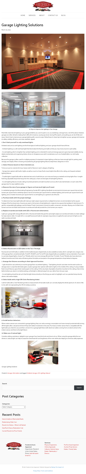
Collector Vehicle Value (52, 449)
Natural (48, 373)
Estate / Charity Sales (70, 449)
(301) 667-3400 (34, 453)
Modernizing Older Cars (9, 422)
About (41, 15)
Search (4, 384)
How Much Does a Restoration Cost (12, 428)
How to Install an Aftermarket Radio (12, 419)
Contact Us (53, 15)
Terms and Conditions (47, 471)
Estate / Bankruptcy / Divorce (51, 452)
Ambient (29, 373)
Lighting (42, 373)
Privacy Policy (36, 471)
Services (32, 15)
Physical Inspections (51, 445)
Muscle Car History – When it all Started (14, 425)
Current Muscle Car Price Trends (12, 431)
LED (38, 373)
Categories (6, 404)
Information (16, 373)
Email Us (27, 455)
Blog (63, 15)
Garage (9, 373)
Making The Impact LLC (57, 467)
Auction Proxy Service (70, 447)
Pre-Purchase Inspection (71, 445)
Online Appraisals (50, 447)
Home (23, 15)
